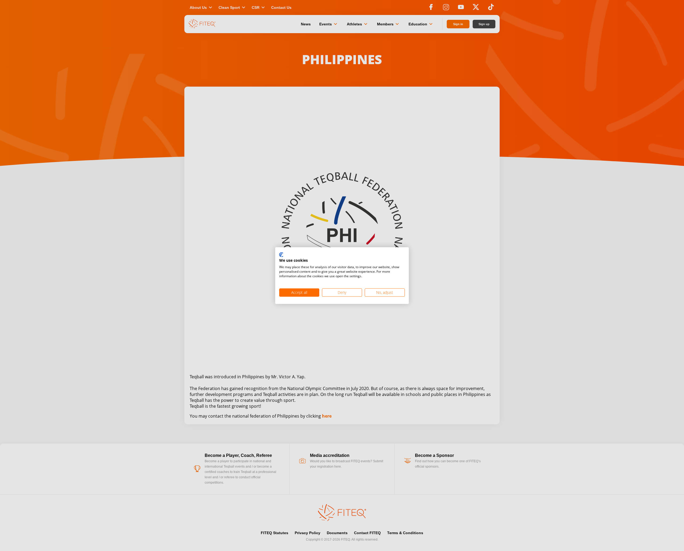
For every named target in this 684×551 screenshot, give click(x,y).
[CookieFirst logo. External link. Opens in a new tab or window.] (281, 254)
